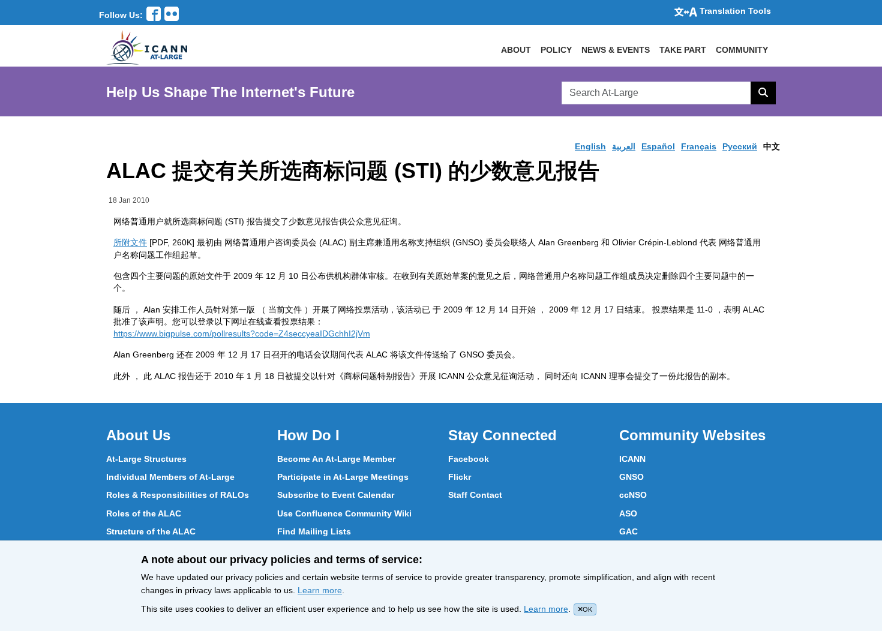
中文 (771, 146)
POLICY (556, 50)
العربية (623, 146)
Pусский (739, 146)
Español (658, 146)
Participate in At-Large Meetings (343, 477)
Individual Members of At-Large (170, 477)
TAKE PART (682, 50)
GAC (628, 531)
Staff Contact (475, 495)
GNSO (631, 477)
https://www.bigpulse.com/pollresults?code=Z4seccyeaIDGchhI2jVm (241, 333)
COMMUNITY (742, 50)
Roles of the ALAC (143, 513)
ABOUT (516, 50)
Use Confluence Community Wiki (344, 513)
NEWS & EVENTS (615, 50)
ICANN (632, 459)
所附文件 (130, 242)
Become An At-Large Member (336, 459)
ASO (628, 513)
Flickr (459, 477)
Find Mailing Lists (314, 531)
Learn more (320, 590)
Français (698, 146)
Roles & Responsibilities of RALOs (177, 495)
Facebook (468, 459)
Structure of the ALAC (151, 531)
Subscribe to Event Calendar (335, 495)
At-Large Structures (146, 459)
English (590, 146)
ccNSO (633, 495)
